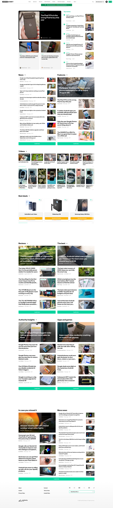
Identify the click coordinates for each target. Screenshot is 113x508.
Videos (22, 151)
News (30, 1)
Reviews (40, 1)
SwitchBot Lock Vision (31, 214)
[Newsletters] (89, 487)
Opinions (35, 1)
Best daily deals (99, 1)
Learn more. (67, 6)
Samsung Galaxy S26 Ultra (82, 214)
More (75, 1)
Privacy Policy (22, 493)
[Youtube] (79, 487)
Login (110, 1)
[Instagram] (74, 487)
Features (61, 75)
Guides (53, 1)
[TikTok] (93, 487)
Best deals (23, 196)
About (20, 488)
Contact (46, 488)
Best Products (47, 1)
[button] (56, 2)
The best (61, 243)
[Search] (93, 2)
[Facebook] (69, 487)
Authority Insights (61, 1)
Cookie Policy (47, 493)
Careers (20, 490)
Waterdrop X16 (56, 214)
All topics (69, 1)
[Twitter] (84, 487)
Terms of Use (47, 490)
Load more (37, 143)
